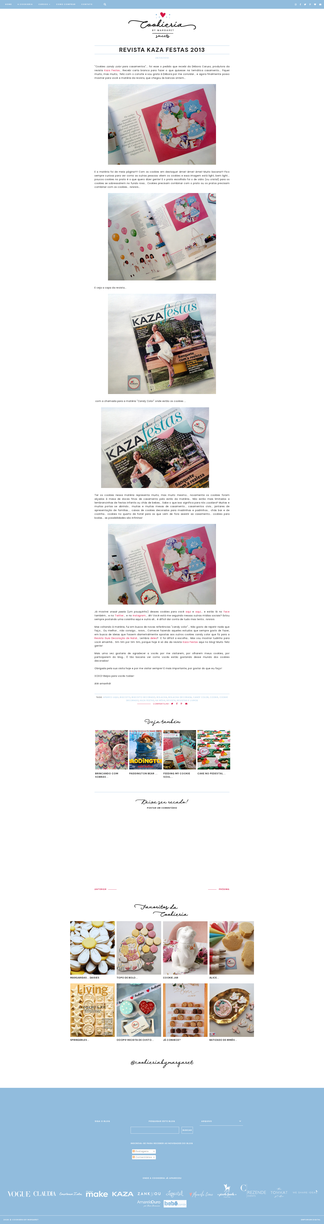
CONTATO (87, 4)
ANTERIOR (100, 889)
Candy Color (201, 697)
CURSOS (43, 4)
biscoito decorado (143, 697)
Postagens (141, 1151)
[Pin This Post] (181, 703)
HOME (8, 4)
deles (153, 638)
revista (171, 700)
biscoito (125, 697)
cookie (214, 697)
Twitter (119, 615)
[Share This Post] (177, 703)
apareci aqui (111, 697)
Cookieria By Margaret (25, 1220)
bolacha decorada (180, 697)
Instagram (139, 615)
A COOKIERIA (25, 4)
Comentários (143, 1157)
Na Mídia (160, 700)
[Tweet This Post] (172, 703)
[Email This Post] (186, 703)
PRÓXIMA (224, 889)
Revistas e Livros (187, 700)
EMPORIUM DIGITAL (311, 1220)
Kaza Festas (112, 70)
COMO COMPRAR (66, 4)
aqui (188, 611)
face (227, 611)
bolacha (162, 697)
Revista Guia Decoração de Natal (115, 638)
